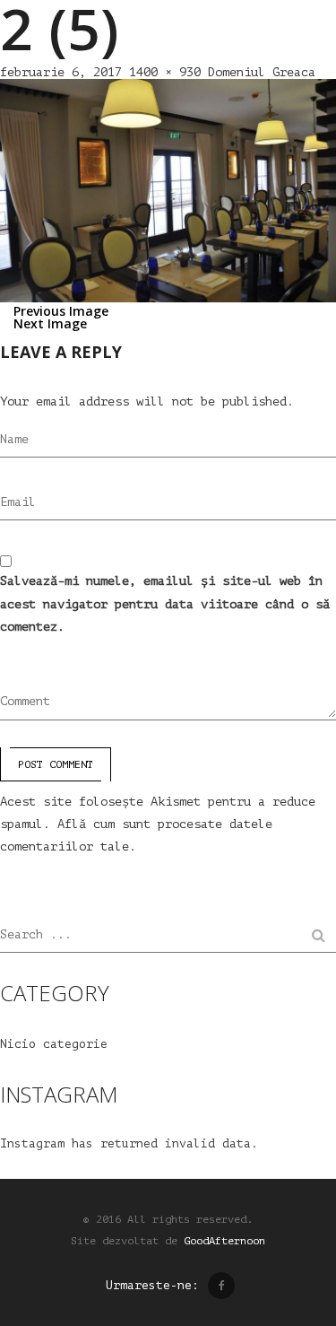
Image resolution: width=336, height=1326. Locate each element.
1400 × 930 (165, 72)
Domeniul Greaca (261, 72)
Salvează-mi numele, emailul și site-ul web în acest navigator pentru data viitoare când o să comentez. (165, 603)
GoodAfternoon (224, 1240)
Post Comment (55, 764)
